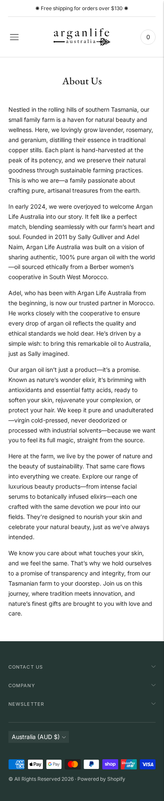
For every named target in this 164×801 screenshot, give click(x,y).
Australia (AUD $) (36, 736)
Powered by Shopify (101, 779)
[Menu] (14, 37)
